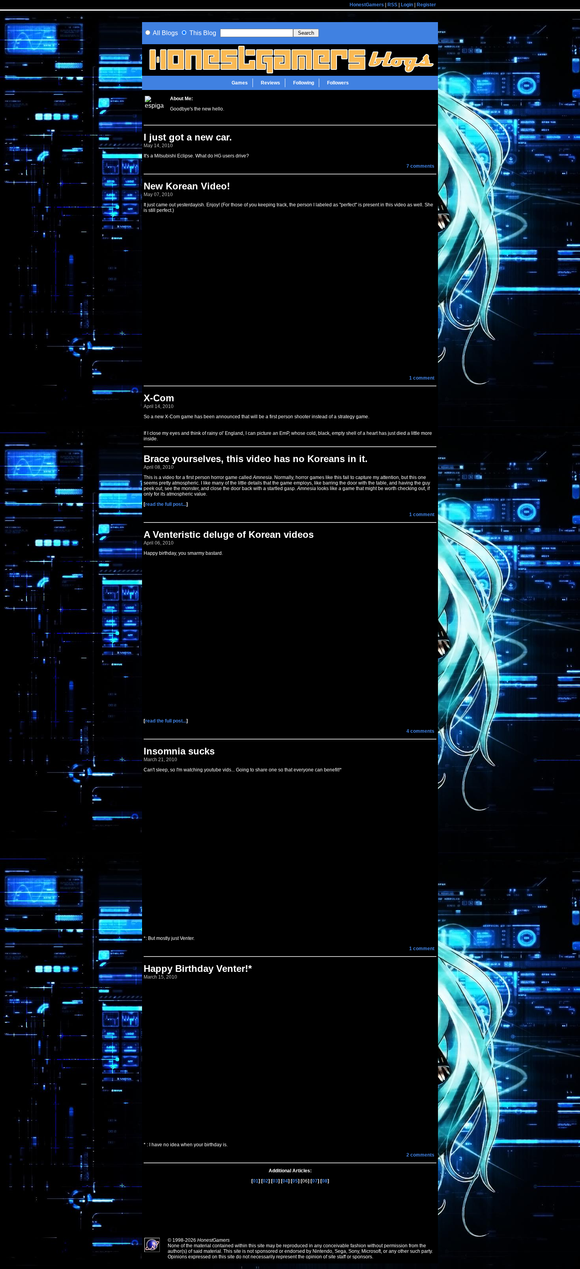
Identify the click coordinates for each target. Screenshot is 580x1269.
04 (285, 1181)
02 (265, 1181)
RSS (392, 4)
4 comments (420, 731)
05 (295, 1181)
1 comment (421, 378)
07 (315, 1181)
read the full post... (165, 504)
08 (324, 1181)
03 (275, 1181)
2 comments (420, 1155)
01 (255, 1181)
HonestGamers (367, 4)
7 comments (420, 166)
